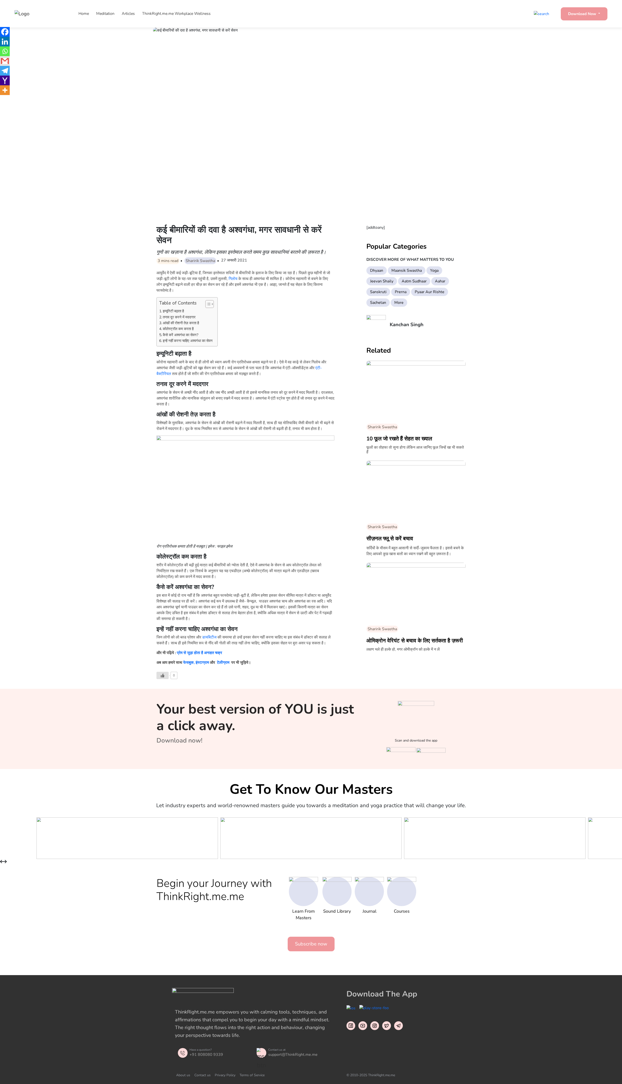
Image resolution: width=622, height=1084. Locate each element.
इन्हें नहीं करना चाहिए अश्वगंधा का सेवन (188, 340)
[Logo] (39, 14)
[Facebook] (5, 32)
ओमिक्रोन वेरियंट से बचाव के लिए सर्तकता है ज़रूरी (414, 640)
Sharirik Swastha (200, 260)
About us (183, 1075)
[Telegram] (5, 71)
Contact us (202, 1075)
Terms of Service (252, 1075)
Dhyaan (376, 270)
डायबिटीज (209, 637)
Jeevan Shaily (381, 281)
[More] (5, 90)
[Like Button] (162, 675)
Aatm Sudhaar (414, 281)
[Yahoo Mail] (5, 80)
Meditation (105, 13)
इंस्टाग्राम (202, 662)
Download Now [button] (582, 14)
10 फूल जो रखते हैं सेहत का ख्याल (399, 438)
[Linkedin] (5, 41)
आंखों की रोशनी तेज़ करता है (181, 323)
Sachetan (378, 302)
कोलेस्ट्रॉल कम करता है (178, 328)
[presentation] (1, 862)
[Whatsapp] (5, 51)
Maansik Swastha (406, 270)
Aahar (440, 281)
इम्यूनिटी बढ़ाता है (173, 311)
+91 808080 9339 (206, 1054)
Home (83, 13)
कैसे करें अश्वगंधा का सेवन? (181, 334)
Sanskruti (378, 292)
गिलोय (233, 278)
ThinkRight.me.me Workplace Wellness (176, 13)
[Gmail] (5, 61)
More (399, 302)
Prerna (400, 292)
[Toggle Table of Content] (207, 304)
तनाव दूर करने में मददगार (179, 317)
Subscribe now (311, 944)
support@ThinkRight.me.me (293, 1054)
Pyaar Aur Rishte (429, 292)
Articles (128, 13)
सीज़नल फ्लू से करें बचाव (389, 538)
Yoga (434, 270)
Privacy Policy (225, 1075)
